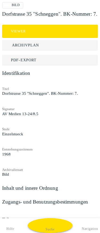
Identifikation (16, 73)
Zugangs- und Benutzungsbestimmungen (45, 202)
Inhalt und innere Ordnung (30, 188)
